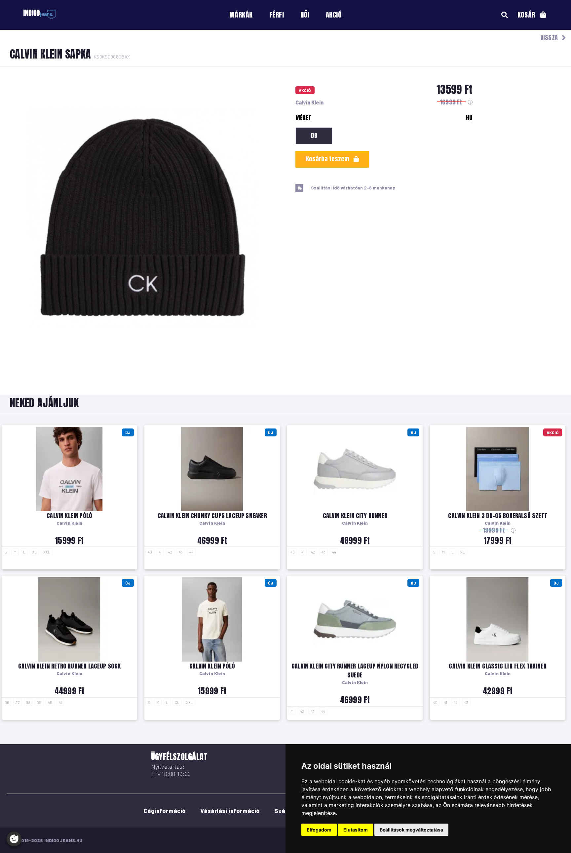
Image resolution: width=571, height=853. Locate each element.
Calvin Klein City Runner (355, 515)
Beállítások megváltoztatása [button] (411, 830)
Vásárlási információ (230, 810)
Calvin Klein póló (69, 515)
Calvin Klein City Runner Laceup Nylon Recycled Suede (354, 670)
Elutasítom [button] (355, 830)
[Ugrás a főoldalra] (39, 14)
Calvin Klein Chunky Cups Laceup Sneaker (212, 515)
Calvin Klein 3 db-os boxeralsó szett (497, 515)
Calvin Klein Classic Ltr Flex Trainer (498, 666)
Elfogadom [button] (319, 830)
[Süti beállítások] (14, 839)
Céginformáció (164, 810)
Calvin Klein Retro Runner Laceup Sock (69, 666)
